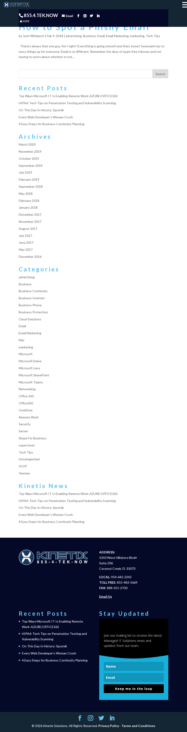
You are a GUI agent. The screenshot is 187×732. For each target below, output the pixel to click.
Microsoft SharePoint (34, 375)
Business (89, 36)
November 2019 (30, 151)
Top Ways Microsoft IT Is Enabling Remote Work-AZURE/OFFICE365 (68, 96)
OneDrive (26, 410)
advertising (74, 36)
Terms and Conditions (138, 726)
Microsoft (26, 354)
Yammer (24, 473)
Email (101, 36)
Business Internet (32, 298)
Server (23, 431)
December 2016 (30, 256)
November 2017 (30, 221)
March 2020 (27, 144)
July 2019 (25, 172)
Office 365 (26, 396)
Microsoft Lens (29, 368)
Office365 (26, 403)
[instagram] (84, 16)
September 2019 (31, 165)
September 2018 (31, 186)
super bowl (26, 445)
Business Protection (33, 312)
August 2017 (28, 228)
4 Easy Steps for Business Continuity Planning (51, 124)
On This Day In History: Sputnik (41, 110)
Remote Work (29, 417)
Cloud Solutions (30, 319)
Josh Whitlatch (33, 36)
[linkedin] (98, 16)
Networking (27, 389)
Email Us (105, 596)
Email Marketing (117, 36)
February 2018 (29, 201)
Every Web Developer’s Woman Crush (46, 117)
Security (25, 424)
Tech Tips (153, 36)
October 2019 (29, 158)
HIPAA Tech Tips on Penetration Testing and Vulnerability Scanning (67, 103)
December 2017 (30, 214)
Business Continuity (33, 291)
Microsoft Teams (31, 382)
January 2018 (28, 207)
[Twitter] (91, 16)
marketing (137, 36)
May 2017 (26, 249)
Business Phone (30, 305)
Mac (22, 340)
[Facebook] (78, 16)
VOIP (23, 466)
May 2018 (26, 193)
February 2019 (29, 179)
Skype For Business (32, 438)
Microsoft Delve (30, 361)
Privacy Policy (108, 726)
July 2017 (25, 236)
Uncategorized (29, 459)
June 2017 (26, 242)
